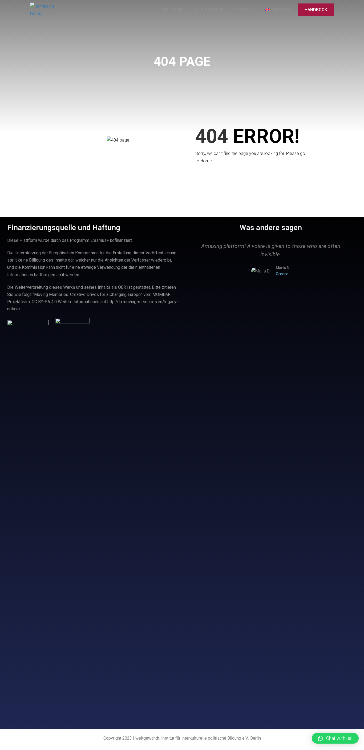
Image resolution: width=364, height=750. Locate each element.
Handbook (316, 9)
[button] (189, 271)
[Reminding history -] (46, 10)
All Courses (210, 9)
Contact (242, 9)
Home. (206, 160)
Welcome (172, 9)
